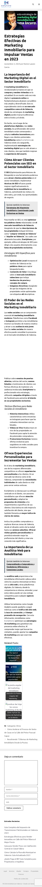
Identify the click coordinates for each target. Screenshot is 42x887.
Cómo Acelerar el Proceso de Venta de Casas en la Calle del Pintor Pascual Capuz (20, 732)
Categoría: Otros (14, 726)
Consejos (26, 871)
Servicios (11, 871)
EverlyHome (26, 140)
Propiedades (34, 871)
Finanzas (21, 874)
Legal (5, 871)
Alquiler (18, 871)
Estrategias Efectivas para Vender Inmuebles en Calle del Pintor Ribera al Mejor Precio (20, 839)
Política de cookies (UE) (21, 878)
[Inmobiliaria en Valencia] (6, 4)
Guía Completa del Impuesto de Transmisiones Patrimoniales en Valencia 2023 (21, 830)
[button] (33, 4)
